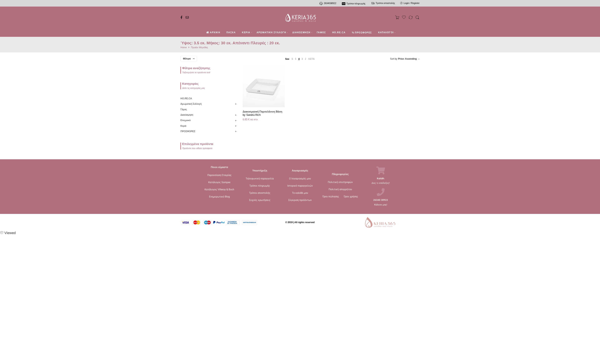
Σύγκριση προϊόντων (300, 200)
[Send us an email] (187, 17)
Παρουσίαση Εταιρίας (219, 175)
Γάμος (183, 109)
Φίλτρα (187, 58)
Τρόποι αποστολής (259, 192)
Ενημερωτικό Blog (219, 196)
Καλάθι (380, 178)
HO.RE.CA (186, 98)
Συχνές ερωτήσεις (259, 200)
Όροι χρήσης (351, 196)
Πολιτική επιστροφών (340, 182)
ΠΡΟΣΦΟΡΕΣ (187, 131)
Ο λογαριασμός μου (300, 178)
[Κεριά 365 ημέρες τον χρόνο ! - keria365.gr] (300, 17)
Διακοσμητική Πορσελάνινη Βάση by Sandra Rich (262, 113)
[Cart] (397, 17)
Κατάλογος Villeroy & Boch (219, 189)
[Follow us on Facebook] (181, 17)
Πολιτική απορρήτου (340, 189)
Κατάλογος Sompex (219, 182)
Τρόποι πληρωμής (259, 185)
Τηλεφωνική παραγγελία (260, 178)
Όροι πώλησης (330, 196)
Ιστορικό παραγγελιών (300, 185)
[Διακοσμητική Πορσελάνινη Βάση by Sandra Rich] (264, 86)
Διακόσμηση (186, 115)
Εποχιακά (185, 120)
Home (183, 47)
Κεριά (183, 126)
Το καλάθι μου (300, 192)
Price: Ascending (407, 59)
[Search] (417, 17)
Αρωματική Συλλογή (191, 104)
